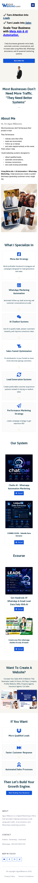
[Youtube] (4, 859)
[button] (33, 5)
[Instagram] (14, 859)
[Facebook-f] (9, 859)
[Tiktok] (20, 859)
